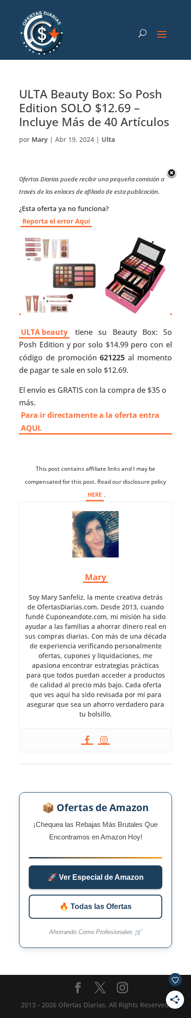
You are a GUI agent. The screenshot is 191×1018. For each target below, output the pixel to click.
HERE (95, 495)
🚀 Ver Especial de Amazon (96, 877)
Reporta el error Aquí (56, 221)
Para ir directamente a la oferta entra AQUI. (90, 421)
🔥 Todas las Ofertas (95, 906)
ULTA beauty (44, 332)
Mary (40, 139)
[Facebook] (87, 740)
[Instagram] (104, 740)
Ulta (108, 139)
